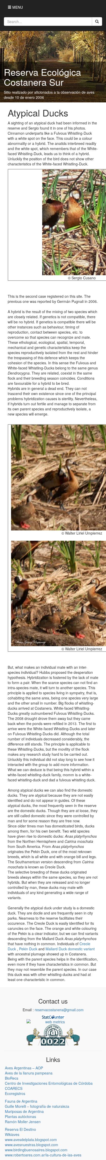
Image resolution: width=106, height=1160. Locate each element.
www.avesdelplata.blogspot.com (31, 1139)
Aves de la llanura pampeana (28, 1073)
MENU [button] (17, 7)
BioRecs (11, 1078)
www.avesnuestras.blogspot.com (31, 1144)
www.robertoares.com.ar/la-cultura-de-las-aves (43, 1154)
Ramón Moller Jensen (23, 1121)
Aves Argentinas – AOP (24, 1067)
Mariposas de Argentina (24, 1111)
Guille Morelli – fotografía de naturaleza (37, 1106)
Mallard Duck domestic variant (70, 948)
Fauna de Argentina (21, 1101)
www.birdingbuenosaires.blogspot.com (36, 1149)
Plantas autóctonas (20, 1116)
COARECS (13, 1088)
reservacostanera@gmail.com (59, 1009)
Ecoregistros (15, 1093)
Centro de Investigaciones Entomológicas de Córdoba (49, 1083)
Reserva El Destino (20, 1129)
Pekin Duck (28, 948)
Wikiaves (12, 1134)
